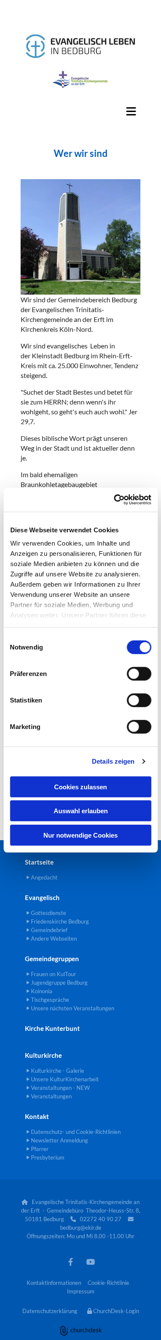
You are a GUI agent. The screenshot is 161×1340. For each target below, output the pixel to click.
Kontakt (37, 1116)
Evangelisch (42, 897)
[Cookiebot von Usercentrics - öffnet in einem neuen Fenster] (114, 499)
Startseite (39, 862)
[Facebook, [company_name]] (70, 1261)
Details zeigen (113, 761)
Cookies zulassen (80, 786)
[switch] (139, 673)
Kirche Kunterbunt (52, 1028)
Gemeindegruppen (52, 958)
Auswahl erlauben (81, 811)
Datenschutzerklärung (49, 1311)
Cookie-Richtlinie (108, 1282)
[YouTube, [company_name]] (90, 1261)
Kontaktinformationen (54, 1282)
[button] (80, 111)
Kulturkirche (43, 1055)
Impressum (80, 1291)
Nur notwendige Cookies (80, 834)
